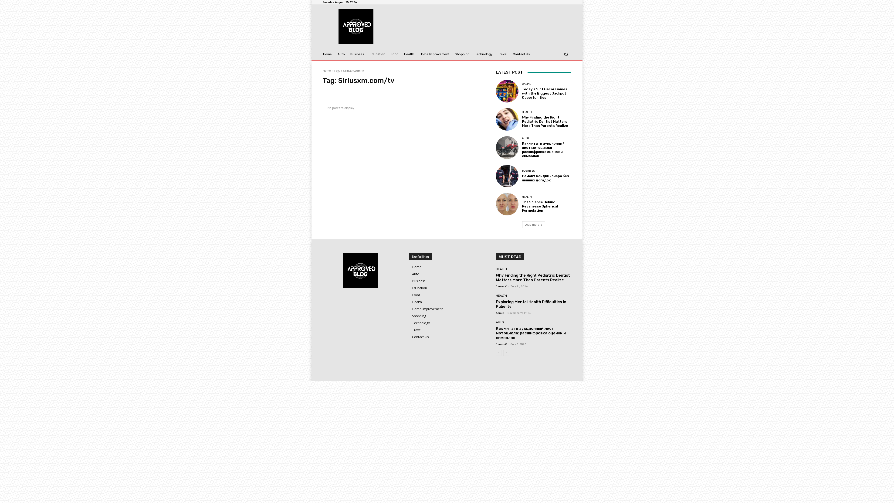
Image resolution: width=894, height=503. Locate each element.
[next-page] (506, 353)
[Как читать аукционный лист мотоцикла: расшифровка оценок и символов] (507, 147)
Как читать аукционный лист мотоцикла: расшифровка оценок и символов (543, 149)
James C (501, 286)
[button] (565, 54)
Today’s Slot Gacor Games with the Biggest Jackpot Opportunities (544, 93)
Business (528, 171)
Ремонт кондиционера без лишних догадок (545, 178)
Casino (527, 84)
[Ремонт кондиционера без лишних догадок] (507, 176)
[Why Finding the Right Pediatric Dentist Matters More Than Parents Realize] (507, 119)
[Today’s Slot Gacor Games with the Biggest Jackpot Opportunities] (507, 91)
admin (500, 313)
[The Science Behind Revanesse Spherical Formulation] (507, 204)
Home (327, 71)
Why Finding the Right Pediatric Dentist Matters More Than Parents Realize (545, 121)
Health (527, 112)
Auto (525, 138)
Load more (532, 225)
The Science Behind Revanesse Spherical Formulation (540, 206)
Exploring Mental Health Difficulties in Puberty (531, 304)
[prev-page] (499, 353)
